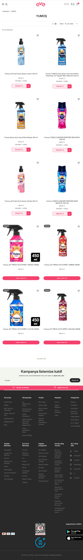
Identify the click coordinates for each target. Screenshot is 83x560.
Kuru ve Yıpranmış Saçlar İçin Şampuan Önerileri (58, 454)
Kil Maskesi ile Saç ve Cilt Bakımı (59, 482)
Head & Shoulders (10, 473)
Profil (56, 415)
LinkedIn (77, 478)
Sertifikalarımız (9, 418)
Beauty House (26, 479)
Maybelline (7, 450)
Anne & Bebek (75, 426)
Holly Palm (38, 555)
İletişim (6, 405)
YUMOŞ (13, 11)
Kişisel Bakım (75, 416)
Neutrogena (8, 469)
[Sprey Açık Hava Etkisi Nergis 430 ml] (21, 115)
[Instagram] (71, 455)
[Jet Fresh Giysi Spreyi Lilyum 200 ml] (21, 52)
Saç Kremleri (42, 471)
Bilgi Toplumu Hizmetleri (8, 409)
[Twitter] (71, 473)
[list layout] (53, 23)
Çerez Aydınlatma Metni (26, 430)
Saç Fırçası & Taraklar (42, 460)
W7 (23, 458)
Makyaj (73, 402)
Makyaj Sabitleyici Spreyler (41, 476)
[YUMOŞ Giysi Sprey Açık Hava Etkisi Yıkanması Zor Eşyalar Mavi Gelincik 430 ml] (62, 52)
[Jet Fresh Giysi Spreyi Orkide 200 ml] (21, 179)
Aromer (24, 476)
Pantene (7, 476)
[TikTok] (71, 451)
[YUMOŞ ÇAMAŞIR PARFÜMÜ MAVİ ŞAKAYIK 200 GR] (62, 179)
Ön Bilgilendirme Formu (26, 404)
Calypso (25, 482)
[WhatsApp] (71, 464)
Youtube (76, 460)
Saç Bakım (74, 408)
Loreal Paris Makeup (8, 454)
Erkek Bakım (75, 420)
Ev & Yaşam (75, 423)
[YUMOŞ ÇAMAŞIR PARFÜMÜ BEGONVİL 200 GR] (62, 115)
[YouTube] (71, 460)
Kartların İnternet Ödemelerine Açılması (42, 421)
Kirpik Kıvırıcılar (43, 453)
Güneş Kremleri (43, 481)
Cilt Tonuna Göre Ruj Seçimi (58, 496)
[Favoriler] (67, 4)
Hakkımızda (8, 402)
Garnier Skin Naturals (8, 462)
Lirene (24, 461)
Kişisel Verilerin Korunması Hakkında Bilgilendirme (27, 422)
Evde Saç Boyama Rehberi (58, 470)
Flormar (6, 458)
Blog (5, 425)
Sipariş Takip (42, 405)
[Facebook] (71, 469)
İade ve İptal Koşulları (42, 414)
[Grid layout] (55, 23)
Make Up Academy (25, 454)
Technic (24, 450)
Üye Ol (57, 402)
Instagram (77, 455)
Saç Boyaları (42, 456)
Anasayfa (6, 11)
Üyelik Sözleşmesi (26, 415)
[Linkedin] (71, 478)
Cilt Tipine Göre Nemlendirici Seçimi (60, 510)
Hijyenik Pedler (43, 464)
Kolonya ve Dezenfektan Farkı (59, 489)
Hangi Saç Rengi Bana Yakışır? (58, 463)
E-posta (7, 380)
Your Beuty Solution (26, 472)
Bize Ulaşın (42, 402)
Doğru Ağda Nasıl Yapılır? (59, 476)
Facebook (77, 469)
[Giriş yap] (65, 4)
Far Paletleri (42, 450)
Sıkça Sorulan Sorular (42, 409)
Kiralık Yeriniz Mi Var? (9, 414)
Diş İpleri (41, 467)
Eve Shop (31, 555)
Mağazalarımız (9, 422)
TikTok (76, 451)
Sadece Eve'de (62, 387)
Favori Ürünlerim (58, 411)
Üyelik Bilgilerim (58, 406)
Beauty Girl (25, 464)
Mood (24, 467)
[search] (6, 4)
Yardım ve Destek (22, 387)
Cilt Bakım (74, 405)
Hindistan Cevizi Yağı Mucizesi (58, 503)
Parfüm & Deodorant (74, 412)
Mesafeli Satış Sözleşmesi (26, 410)
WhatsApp (77, 464)
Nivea (6, 466)
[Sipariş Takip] (72, 4)
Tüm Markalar (8, 479)
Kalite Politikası (27, 435)
